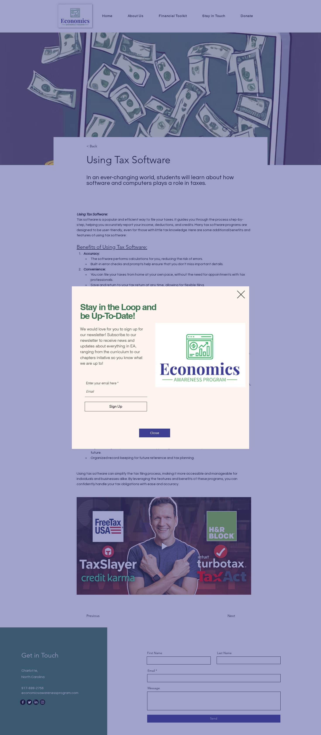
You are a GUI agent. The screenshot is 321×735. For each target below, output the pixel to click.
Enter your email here (101, 383)
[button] (241, 294)
